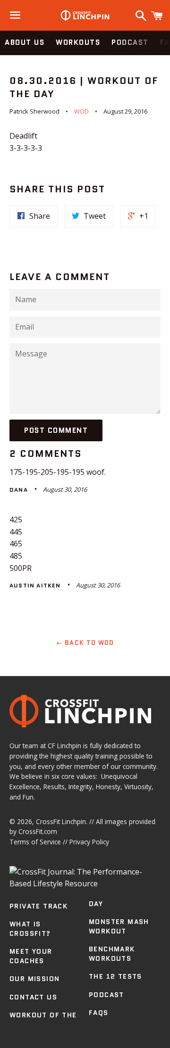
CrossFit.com (37, 831)
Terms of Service (35, 841)
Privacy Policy (89, 841)
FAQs (99, 1012)
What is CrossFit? (30, 928)
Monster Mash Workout (119, 926)
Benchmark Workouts (112, 953)
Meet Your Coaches (30, 956)
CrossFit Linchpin (61, 821)
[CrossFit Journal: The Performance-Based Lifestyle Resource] (85, 883)
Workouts (78, 42)
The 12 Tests (115, 976)
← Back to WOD (85, 642)
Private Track (38, 906)
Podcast (130, 42)
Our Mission (34, 978)
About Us (24, 42)
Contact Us (33, 997)
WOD (81, 111)
